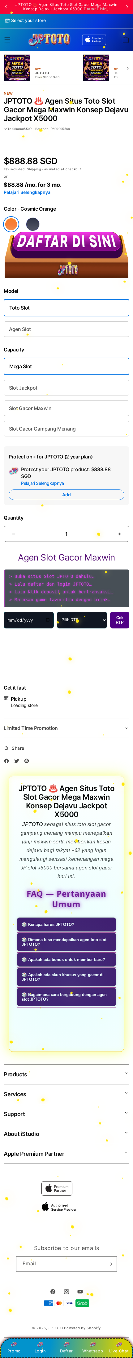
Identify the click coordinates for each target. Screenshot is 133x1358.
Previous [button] (6, 7)
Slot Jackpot (23, 388)
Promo (14, 1350)
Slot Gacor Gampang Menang (42, 429)
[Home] (49, 40)
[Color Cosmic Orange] (11, 224)
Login (40, 1350)
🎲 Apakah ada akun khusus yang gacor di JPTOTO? (63, 977)
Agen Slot (20, 329)
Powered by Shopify (82, 1328)
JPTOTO (32, 824)
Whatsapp (92, 1350)
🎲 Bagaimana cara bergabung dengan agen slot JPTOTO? (64, 997)
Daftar (66, 1350)
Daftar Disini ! (97, 9)
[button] (7, 39)
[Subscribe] (110, 1264)
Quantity (13, 518)
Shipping (34, 169)
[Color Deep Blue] (33, 224)
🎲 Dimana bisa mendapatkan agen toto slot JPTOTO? (64, 942)
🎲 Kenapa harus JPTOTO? (48, 924)
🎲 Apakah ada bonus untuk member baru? (63, 959)
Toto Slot (19, 308)
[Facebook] (8, 762)
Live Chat (119, 1350)
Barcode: (43, 129)
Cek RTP (120, 620)
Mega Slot (20, 366)
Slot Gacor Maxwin (30, 408)
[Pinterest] (28, 762)
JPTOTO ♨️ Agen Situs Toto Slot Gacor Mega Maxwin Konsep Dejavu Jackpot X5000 (66, 6)
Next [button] (127, 7)
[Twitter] (18, 762)
